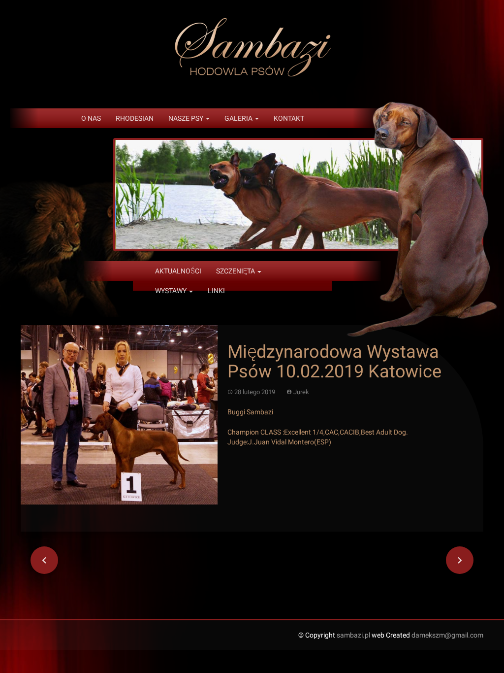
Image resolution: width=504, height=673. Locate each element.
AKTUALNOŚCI (178, 271)
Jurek (301, 392)
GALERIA (239, 118)
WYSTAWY (171, 291)
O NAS (91, 118)
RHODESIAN (135, 118)
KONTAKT (289, 118)
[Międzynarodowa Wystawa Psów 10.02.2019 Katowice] (119, 414)
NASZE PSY (186, 118)
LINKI (216, 291)
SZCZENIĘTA (236, 271)
